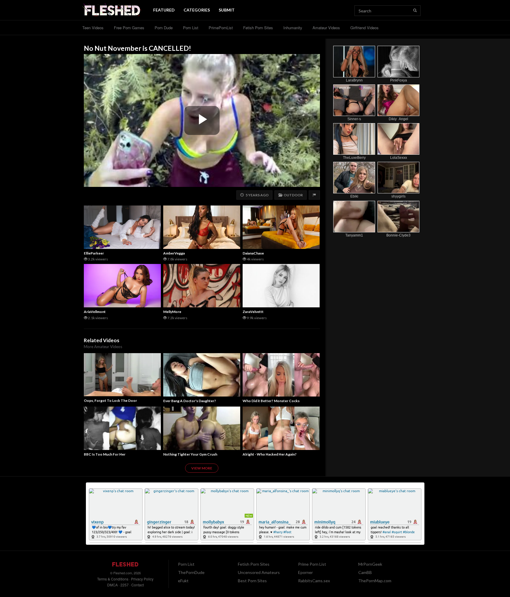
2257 (124, 584)
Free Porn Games (129, 27)
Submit (227, 9)
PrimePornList (221, 27)
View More (201, 468)
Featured (164, 9)
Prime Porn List (312, 564)
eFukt (183, 580)
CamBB (365, 572)
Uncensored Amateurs (259, 572)
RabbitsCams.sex (314, 580)
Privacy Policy (142, 578)
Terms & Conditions (112, 578)
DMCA (112, 584)
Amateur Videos (326, 27)
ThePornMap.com (374, 580)
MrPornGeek (370, 564)
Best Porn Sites (252, 580)
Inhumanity (292, 27)
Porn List (190, 27)
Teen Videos (93, 27)
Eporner (305, 572)
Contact (137, 584)
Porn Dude (164, 27)
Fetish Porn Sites (258, 27)
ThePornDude (191, 572)
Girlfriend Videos (364, 27)
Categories (197, 9)
